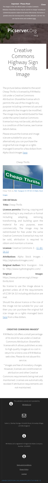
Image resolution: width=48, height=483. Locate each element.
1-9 (3, 480)
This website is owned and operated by (27, 403)
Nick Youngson (19, 191)
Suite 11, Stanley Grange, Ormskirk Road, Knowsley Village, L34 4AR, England (24, 424)
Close (43, 4)
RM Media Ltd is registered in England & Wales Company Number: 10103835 (24, 445)
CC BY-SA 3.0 (29, 191)
